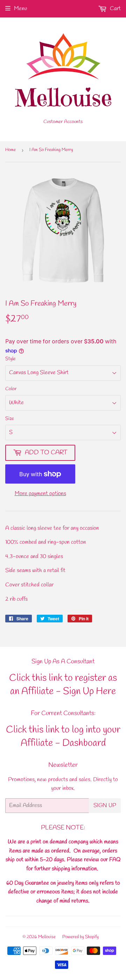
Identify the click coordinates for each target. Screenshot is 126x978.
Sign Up (104, 805)
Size (9, 418)
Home (10, 150)
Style (10, 359)
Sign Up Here (89, 691)
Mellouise (47, 937)
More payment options (40, 493)
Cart (114, 8)
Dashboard (84, 743)
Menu (20, 8)
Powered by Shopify (80, 937)
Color (11, 389)
